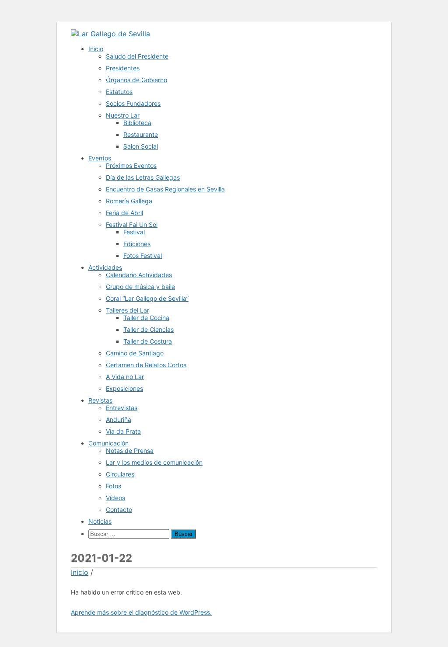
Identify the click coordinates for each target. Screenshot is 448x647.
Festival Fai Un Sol (132, 224)
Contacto (119, 509)
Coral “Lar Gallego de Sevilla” (147, 298)
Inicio (95, 48)
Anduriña (118, 419)
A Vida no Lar (125, 376)
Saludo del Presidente (137, 56)
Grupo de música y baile (140, 286)
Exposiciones (124, 388)
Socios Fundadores (133, 103)
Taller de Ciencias (148, 329)
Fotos (113, 486)
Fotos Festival (142, 255)
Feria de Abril (124, 212)
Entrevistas (121, 407)
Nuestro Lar (123, 115)
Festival (134, 232)
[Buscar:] (129, 533)
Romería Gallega (129, 201)
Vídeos (115, 497)
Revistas (100, 400)
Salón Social (140, 146)
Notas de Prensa (130, 450)
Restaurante (140, 134)
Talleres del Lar (127, 310)
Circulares (120, 474)
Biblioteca (137, 122)
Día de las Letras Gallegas (143, 177)
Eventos (99, 158)
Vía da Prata (123, 431)
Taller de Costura (147, 341)
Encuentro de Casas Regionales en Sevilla (165, 189)
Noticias (100, 521)
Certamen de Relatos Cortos (146, 365)
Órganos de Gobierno (136, 79)
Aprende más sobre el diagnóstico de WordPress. (141, 612)
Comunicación (108, 443)
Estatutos (119, 91)
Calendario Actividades (139, 274)
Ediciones (136, 243)
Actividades (105, 267)
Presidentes (123, 68)
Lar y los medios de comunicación (154, 462)
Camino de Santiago (135, 353)
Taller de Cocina (146, 317)
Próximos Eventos (131, 165)
